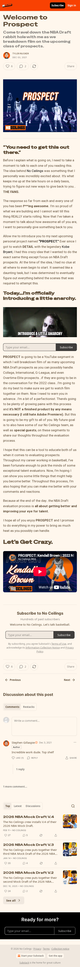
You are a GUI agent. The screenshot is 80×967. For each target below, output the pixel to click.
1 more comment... (15, 786)
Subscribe (57, 5)
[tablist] (20, 707)
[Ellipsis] (75, 742)
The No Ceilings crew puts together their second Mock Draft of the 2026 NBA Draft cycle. (30, 879)
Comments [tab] (12, 707)
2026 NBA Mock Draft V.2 (28, 873)
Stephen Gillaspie (23, 742)
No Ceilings (35, 171)
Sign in (72, 5)
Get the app (55, 955)
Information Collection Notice (43, 647)
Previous (15, 680)
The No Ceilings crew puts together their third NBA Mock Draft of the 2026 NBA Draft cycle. (30, 852)
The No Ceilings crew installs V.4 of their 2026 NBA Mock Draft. (30, 824)
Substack (24, 962)
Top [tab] (7, 806)
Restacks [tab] (28, 707)
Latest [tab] (18, 806)
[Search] (73, 806)
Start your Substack (32, 955)
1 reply (20, 769)
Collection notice (60, 948)
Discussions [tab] (33, 806)
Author (16, 747)
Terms (46, 948)
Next (67, 680)
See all (11, 900)
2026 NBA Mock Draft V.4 (28, 817)
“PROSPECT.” (49, 241)
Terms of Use (58, 643)
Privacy (37, 948)
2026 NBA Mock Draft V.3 (28, 845)
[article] (40, 826)
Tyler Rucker (20, 53)
